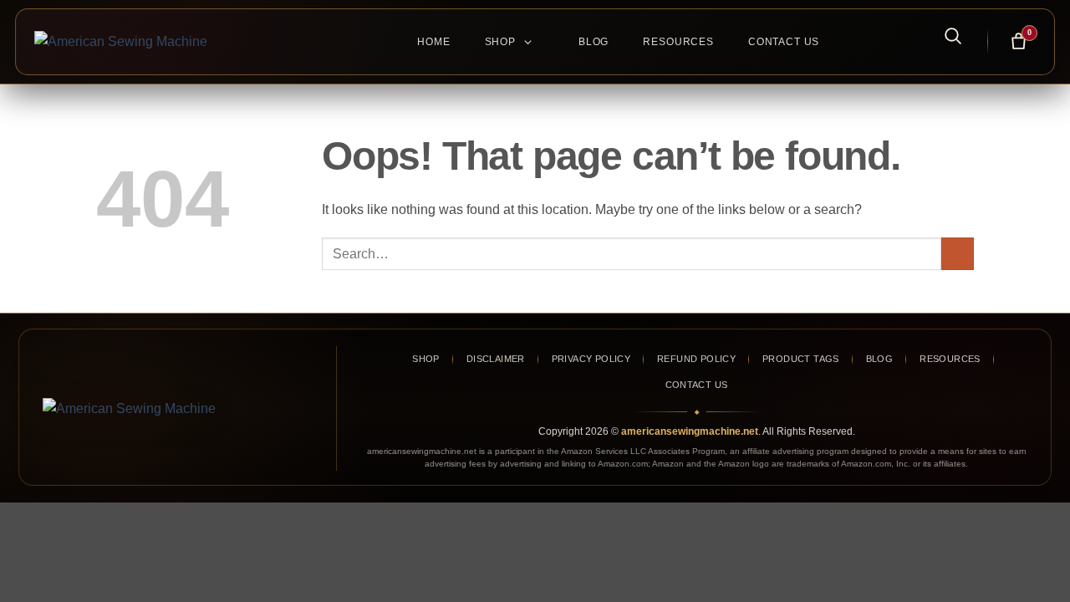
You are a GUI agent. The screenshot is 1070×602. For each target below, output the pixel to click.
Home (433, 42)
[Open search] (943, 35)
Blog (593, 42)
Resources (678, 42)
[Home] (172, 42)
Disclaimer (495, 359)
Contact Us (783, 42)
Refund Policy (696, 359)
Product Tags (800, 359)
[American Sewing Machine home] (174, 409)
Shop (500, 42)
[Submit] (957, 253)
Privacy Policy (591, 359)
